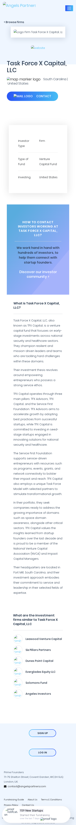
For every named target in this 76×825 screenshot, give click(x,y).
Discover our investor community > (38, 274)
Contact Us (28, 805)
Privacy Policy (11, 805)
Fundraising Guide (14, 799)
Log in (42, 752)
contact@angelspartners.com (26, 786)
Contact (43, 96)
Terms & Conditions (51, 799)
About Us (32, 799)
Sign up (42, 733)
